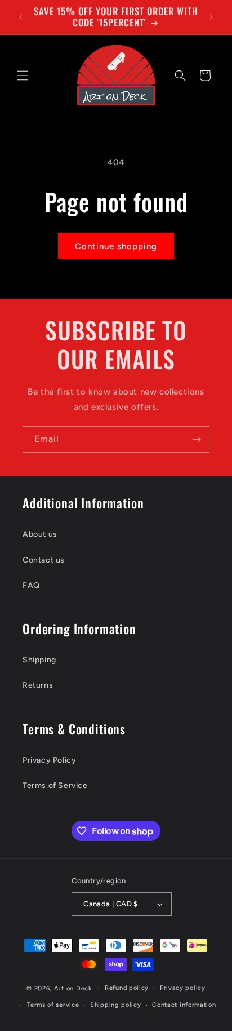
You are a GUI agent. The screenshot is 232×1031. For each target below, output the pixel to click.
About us (40, 534)
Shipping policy (115, 1004)
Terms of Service (55, 785)
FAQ (31, 585)
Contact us (44, 560)
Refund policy (127, 988)
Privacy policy (183, 988)
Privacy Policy (49, 760)
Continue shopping (116, 246)
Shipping (39, 660)
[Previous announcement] (20, 17)
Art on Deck (73, 988)
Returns (38, 685)
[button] (22, 75)
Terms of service (53, 1004)
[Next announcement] (211, 17)
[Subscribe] (196, 439)
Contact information (184, 1004)
